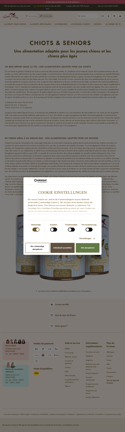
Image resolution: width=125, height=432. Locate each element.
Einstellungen (85, 239)
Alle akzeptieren (87, 248)
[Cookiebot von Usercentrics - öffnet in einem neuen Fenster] (36, 181)
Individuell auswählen (62, 248)
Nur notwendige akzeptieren (37, 247)
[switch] (53, 230)
